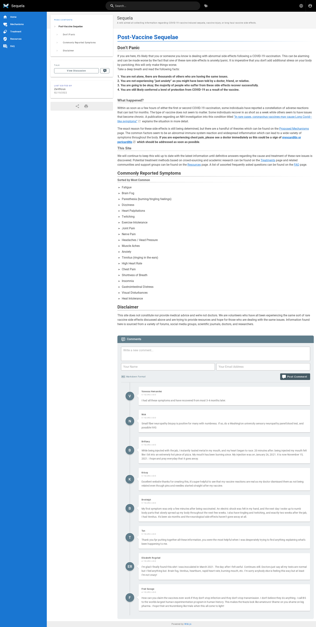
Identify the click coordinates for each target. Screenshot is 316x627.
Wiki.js (187, 624)
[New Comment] (104, 70)
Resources (194, 164)
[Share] (77, 106)
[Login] (310, 5)
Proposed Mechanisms (294, 128)
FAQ (296, 164)
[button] (301, 6)
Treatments (268, 160)
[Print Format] (86, 106)
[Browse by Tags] (206, 5)
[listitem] (82, 26)
